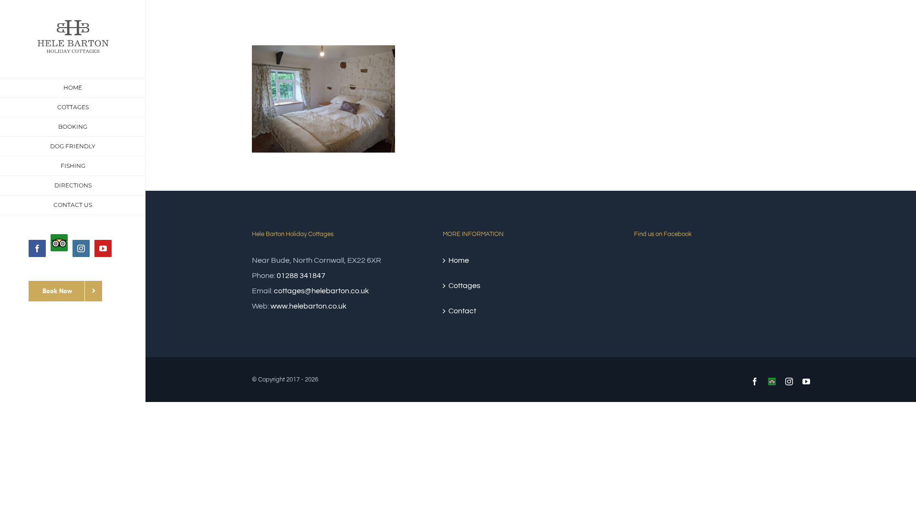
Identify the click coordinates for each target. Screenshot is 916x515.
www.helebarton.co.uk (308, 306)
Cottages (464, 285)
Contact (462, 311)
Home (458, 260)
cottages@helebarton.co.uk (321, 291)
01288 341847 (301, 275)
